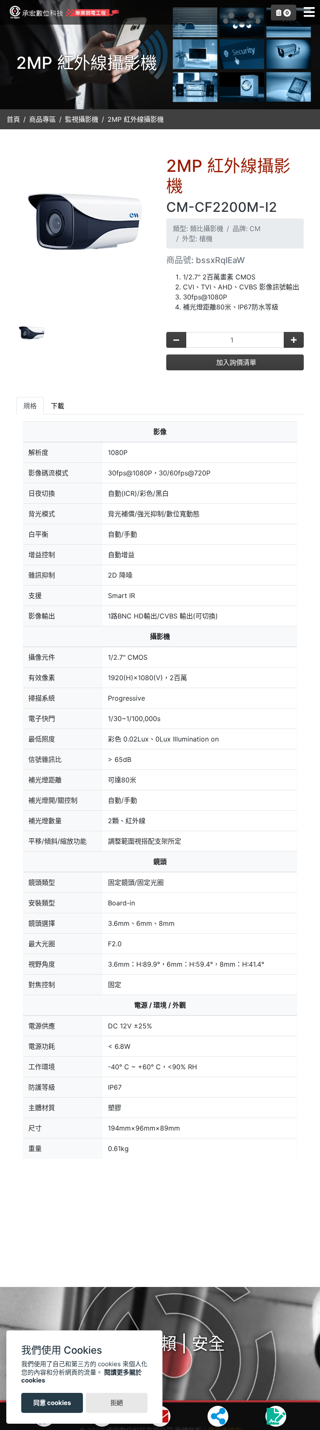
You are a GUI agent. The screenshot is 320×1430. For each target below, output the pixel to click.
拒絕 (116, 1403)
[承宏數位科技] (62, 12)
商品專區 (42, 119)
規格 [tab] (30, 406)
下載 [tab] (57, 406)
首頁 (13, 119)
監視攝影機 (81, 119)
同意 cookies (52, 1403)
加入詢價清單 (235, 362)
